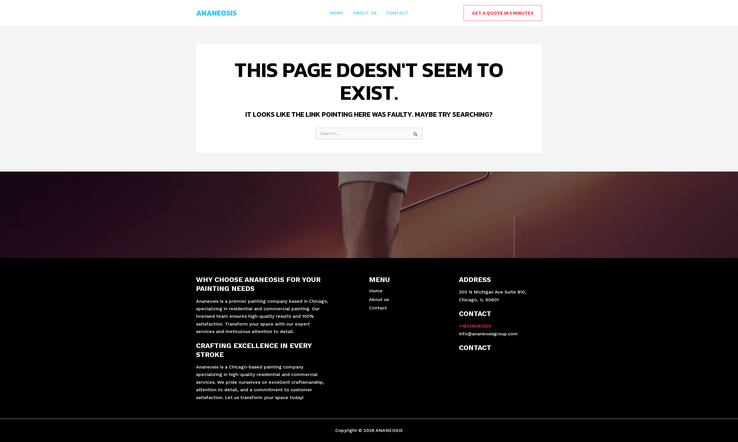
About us (365, 13)
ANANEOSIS (216, 12)
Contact (397, 13)
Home (337, 13)
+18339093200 (475, 326)
